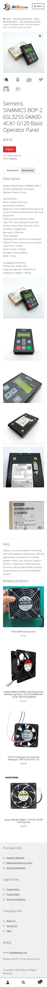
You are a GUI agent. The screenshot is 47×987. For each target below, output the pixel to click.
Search (23, 982)
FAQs (8, 931)
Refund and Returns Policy (19, 862)
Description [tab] (13, 170)
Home (8, 18)
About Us (11, 920)
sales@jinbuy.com (18, 952)
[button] (40, 36)
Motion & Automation (22, 18)
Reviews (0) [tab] (27, 170)
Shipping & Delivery (16, 868)
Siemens (13, 158)
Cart (36, 980)
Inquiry (9, 149)
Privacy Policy (13, 894)
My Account (8, 982)
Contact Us (11, 926)
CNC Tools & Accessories (30, 21)
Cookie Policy (12, 889)
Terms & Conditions (16, 899)
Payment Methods (15, 857)
